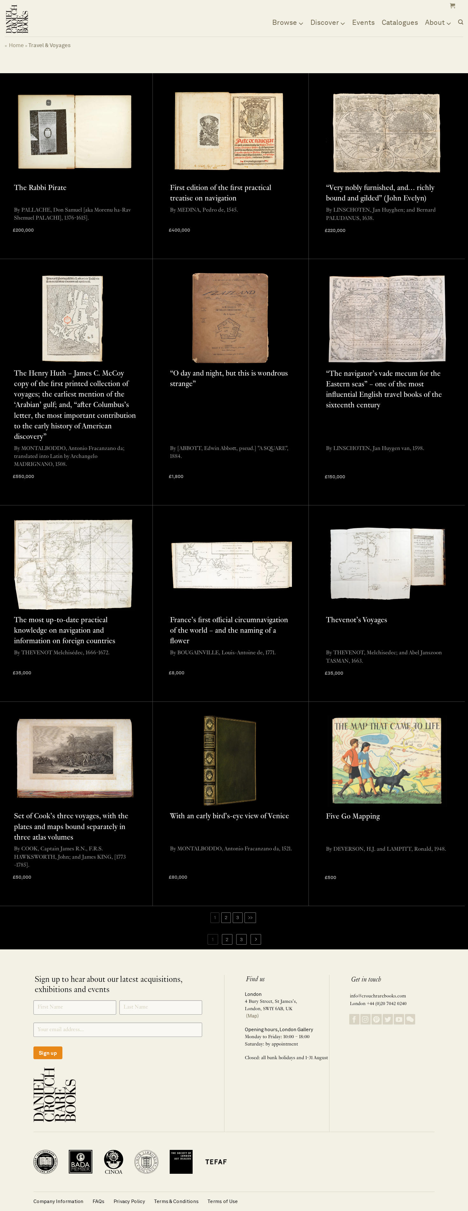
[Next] (256, 939)
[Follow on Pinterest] (377, 1019)
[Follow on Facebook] (354, 1019)
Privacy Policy (129, 1201)
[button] (451, 6)
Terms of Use (223, 1201)
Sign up (48, 1053)
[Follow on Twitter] (388, 1019)
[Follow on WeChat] (410, 1019)
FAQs (99, 1201)
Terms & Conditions (176, 1201)
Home (16, 45)
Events (363, 22)
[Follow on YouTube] (399, 1019)
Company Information (58, 1201)
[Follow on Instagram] (365, 1019)
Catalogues (400, 22)
